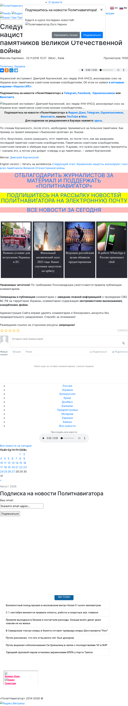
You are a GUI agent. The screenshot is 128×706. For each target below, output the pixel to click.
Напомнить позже (66, 35)
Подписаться (92, 35)
